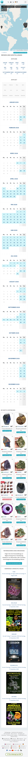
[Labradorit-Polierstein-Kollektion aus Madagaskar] (21, 487)
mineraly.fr (8, 744)
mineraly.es (23, 745)
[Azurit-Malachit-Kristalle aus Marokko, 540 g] (21, 509)
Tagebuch (4, 52)
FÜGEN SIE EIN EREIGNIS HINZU (14, 563)
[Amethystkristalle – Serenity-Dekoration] (7, 464)
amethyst (5, 472)
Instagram (20, 738)
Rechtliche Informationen (17, 732)
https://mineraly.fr (14, 741)
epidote (19, 449)
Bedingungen (8, 732)
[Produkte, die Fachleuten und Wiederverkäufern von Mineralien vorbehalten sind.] (12, 495)
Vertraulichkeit (7, 733)
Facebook (14, 738)
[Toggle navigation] (25, 2)
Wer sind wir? (14, 733)
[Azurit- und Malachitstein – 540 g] (7, 441)
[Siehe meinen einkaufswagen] (13, 2)
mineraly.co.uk (17, 744)
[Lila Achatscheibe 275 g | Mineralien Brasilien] (7, 509)
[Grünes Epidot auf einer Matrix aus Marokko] (21, 441)
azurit (4, 449)
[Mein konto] (11, 2)
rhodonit (5, 495)
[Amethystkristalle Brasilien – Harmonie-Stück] (7, 532)
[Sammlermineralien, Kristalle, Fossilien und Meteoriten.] (2, 2)
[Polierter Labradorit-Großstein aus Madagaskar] (7, 418)
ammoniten (20, 426)
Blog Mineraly (6, 738)
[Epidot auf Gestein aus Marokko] (21, 532)
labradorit (6, 426)
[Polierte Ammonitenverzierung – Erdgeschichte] (21, 418)
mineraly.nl (6, 747)
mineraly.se (23, 747)
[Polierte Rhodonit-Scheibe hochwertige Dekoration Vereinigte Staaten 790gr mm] (7, 487)
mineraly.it (14, 745)
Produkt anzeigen (7, 430)
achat (4, 516)
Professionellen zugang (12, 735)
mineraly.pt (14, 747)
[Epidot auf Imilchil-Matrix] (21, 464)
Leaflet (14, 50)
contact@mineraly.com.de (17, 740)
